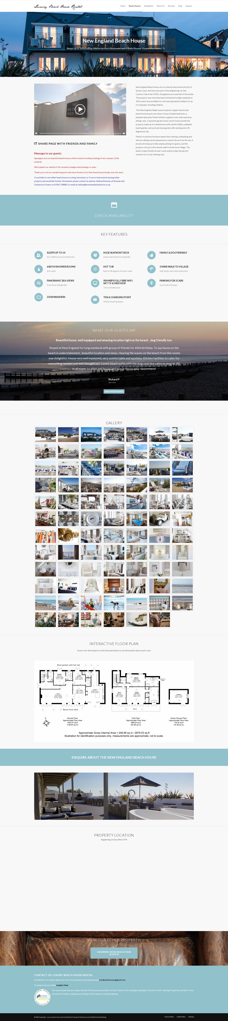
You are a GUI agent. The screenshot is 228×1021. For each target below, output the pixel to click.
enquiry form (62, 985)
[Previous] (40, 341)
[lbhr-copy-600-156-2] (58, 6)
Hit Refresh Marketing (98, 1017)
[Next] (188, 341)
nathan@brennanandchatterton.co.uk (94, 184)
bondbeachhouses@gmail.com (112, 980)
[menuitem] (123, 6)
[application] (80, 109)
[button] (80, 109)
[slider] (75, 133)
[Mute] (124, 133)
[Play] (36, 133)
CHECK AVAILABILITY (114, 215)
